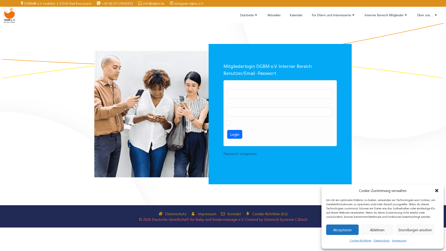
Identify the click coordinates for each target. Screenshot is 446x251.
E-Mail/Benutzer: (241, 86)
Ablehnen (377, 230)
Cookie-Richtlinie (360, 240)
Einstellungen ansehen (415, 230)
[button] (436, 190)
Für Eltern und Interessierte (331, 15)
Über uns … (425, 15)
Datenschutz (382, 240)
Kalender (296, 15)
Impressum (399, 240)
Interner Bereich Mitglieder (384, 15)
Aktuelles (274, 15)
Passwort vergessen (240, 153)
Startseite (247, 15)
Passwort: (235, 104)
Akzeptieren (342, 230)
